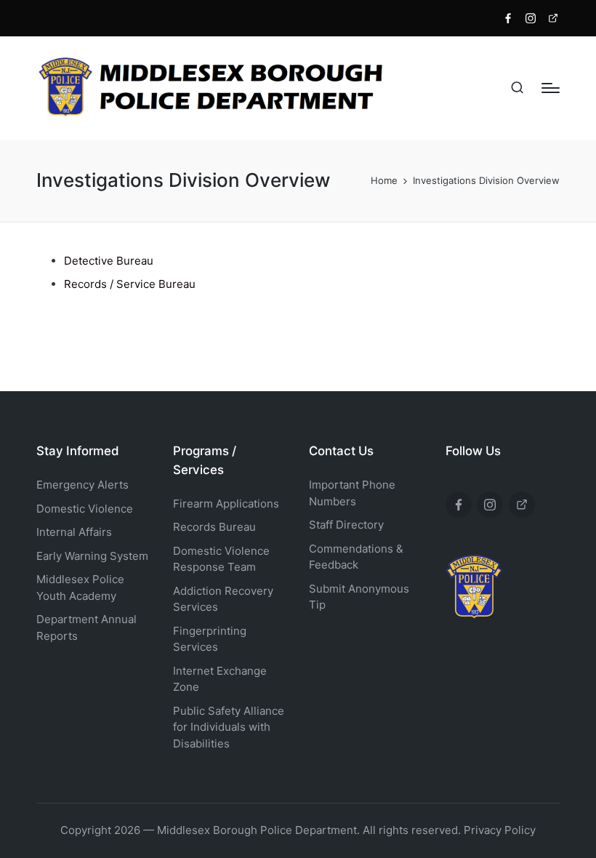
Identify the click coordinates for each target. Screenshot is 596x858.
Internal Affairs (74, 532)
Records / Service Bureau (130, 284)
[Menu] (550, 88)
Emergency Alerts (82, 485)
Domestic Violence (84, 509)
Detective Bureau (108, 261)
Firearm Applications (226, 503)
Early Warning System (92, 556)
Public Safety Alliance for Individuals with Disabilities (228, 727)
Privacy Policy (500, 830)
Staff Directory (346, 525)
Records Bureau (214, 527)
